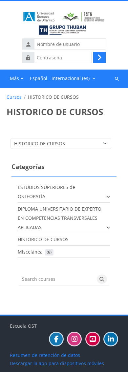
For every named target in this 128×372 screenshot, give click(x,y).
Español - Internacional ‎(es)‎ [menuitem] (60, 78)
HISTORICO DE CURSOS (43, 239)
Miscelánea (30, 252)
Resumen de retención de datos (45, 355)
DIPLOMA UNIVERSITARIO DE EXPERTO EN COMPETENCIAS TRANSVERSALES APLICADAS (59, 218)
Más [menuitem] (14, 78)
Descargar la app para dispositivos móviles (57, 363)
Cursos (14, 97)
